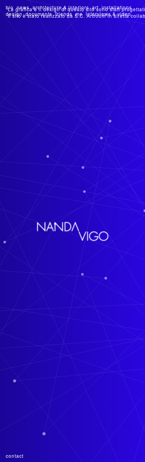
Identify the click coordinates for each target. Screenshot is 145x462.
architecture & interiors (60, 7)
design (14, 13)
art (95, 7)
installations (117, 7)
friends (63, 13)
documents (39, 13)
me (79, 13)
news (23, 7)
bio (10, 7)
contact (15, 455)
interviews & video (108, 13)
